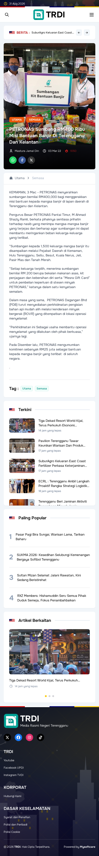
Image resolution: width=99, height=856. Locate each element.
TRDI (17, 847)
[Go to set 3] (53, 696)
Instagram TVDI (13, 775)
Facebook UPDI (14, 768)
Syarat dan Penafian (17, 817)
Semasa (35, 120)
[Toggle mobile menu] (91, 14)
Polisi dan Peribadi (15, 824)
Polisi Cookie (12, 832)
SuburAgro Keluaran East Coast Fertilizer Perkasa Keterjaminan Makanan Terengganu (52, 32)
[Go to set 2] (49, 696)
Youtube (9, 760)
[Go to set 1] (46, 696)
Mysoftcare (87, 847)
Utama (17, 120)
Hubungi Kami (12, 796)
